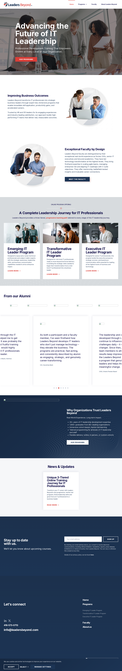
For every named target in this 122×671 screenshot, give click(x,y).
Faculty (94, 4)
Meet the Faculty (77, 179)
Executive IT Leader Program (99, 250)
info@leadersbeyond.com (21, 630)
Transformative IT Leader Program (59, 252)
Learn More (13, 271)
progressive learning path (56, 218)
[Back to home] (18, 4)
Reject (23, 667)
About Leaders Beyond (109, 4)
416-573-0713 (11, 625)
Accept (11, 667)
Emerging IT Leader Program (20, 250)
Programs (87, 604)
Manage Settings (43, 667)
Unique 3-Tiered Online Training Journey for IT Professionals (58, 482)
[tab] (54, 388)
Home (72, 4)
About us (87, 627)
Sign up (110, 539)
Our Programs (26, 59)
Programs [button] (81, 4)
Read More (52, 505)
